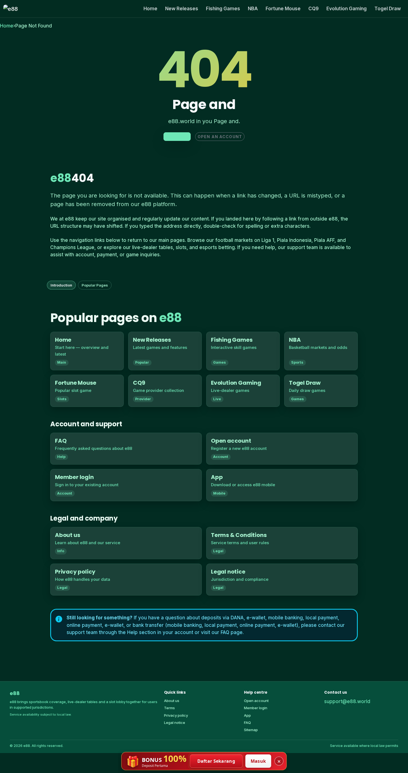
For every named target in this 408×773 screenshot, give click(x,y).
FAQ (247, 722)
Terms (169, 708)
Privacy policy (176, 715)
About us (171, 700)
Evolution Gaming (346, 8)
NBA (253, 8)
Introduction (61, 285)
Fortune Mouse (283, 8)
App (247, 715)
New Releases (181, 8)
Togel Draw (387, 8)
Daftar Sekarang (216, 761)
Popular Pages (95, 285)
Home (150, 8)
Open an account (220, 136)
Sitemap (251, 730)
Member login (255, 708)
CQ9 (313, 8)
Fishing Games (223, 8)
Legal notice (174, 722)
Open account (256, 700)
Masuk (258, 761)
